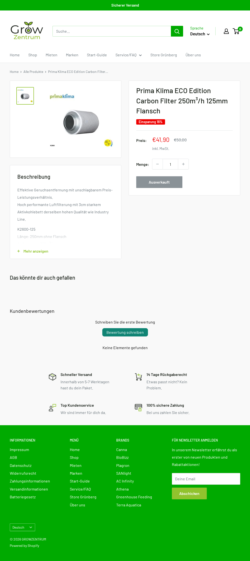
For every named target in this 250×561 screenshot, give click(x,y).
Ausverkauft (159, 182)
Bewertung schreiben (125, 332)
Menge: (142, 164)
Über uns (193, 54)
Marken (72, 54)
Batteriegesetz (23, 496)
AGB (13, 457)
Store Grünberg (163, 54)
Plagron (122, 465)
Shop (32, 54)
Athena (122, 489)
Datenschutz (20, 465)
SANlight (123, 473)
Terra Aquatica (128, 504)
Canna (121, 449)
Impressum (19, 449)
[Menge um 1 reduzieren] (157, 164)
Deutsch (18, 527)
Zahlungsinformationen (30, 481)
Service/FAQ (125, 54)
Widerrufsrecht (23, 473)
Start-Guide (97, 54)
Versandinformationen (29, 489)
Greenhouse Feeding (134, 496)
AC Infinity (125, 481)
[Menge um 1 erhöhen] (183, 164)
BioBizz (122, 457)
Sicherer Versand (125, 5)
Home (15, 54)
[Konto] (226, 31)
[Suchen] (177, 31)
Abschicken (189, 493)
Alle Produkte (33, 71)
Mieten (51, 54)
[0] (236, 31)
